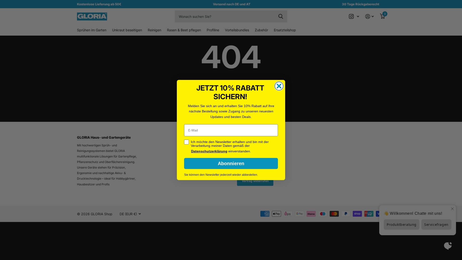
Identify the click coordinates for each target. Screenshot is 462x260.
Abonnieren (231, 163)
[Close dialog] (279, 86)
